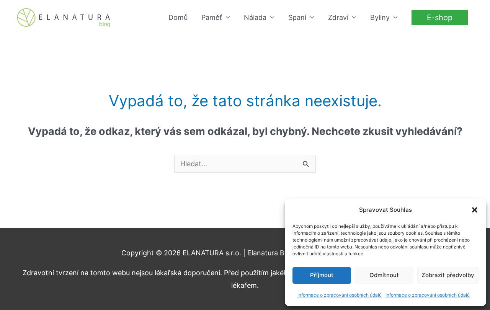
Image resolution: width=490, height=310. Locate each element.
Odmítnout (384, 275)
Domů (178, 17)
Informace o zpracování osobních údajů (339, 295)
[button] (475, 210)
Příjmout (321, 275)
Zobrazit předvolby (447, 275)
